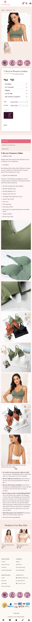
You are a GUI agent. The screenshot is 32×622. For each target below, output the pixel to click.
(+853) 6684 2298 (21, 580)
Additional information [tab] (8, 145)
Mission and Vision (5, 564)
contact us (20, 514)
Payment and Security (20, 567)
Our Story (3, 561)
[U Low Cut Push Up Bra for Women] (8, 535)
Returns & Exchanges (5, 586)
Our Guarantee (9, 87)
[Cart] (23, 3)
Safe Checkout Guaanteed (12, 97)
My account (3, 580)
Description (8, 84)
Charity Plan (3, 567)
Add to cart (9, 115)
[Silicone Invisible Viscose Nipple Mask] (23, 535)
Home (2, 10)
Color (5, 101)
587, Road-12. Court (21, 583)
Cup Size (6, 105)
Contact (3, 577)
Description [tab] (5, 141)
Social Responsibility (20, 570)
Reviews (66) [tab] (5, 149)
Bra (14, 10)
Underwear (9, 10)
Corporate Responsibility (6, 570)
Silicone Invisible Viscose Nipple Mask (22, 545)
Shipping (7, 90)
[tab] (16, 84)
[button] (30, 3)
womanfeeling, (15, 474)
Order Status (4, 583)
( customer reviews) (18, 74)
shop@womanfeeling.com (22, 577)
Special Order (19, 564)
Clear (27, 99)
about (10, 517)
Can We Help (8, 93)
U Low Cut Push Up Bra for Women (8, 545)
